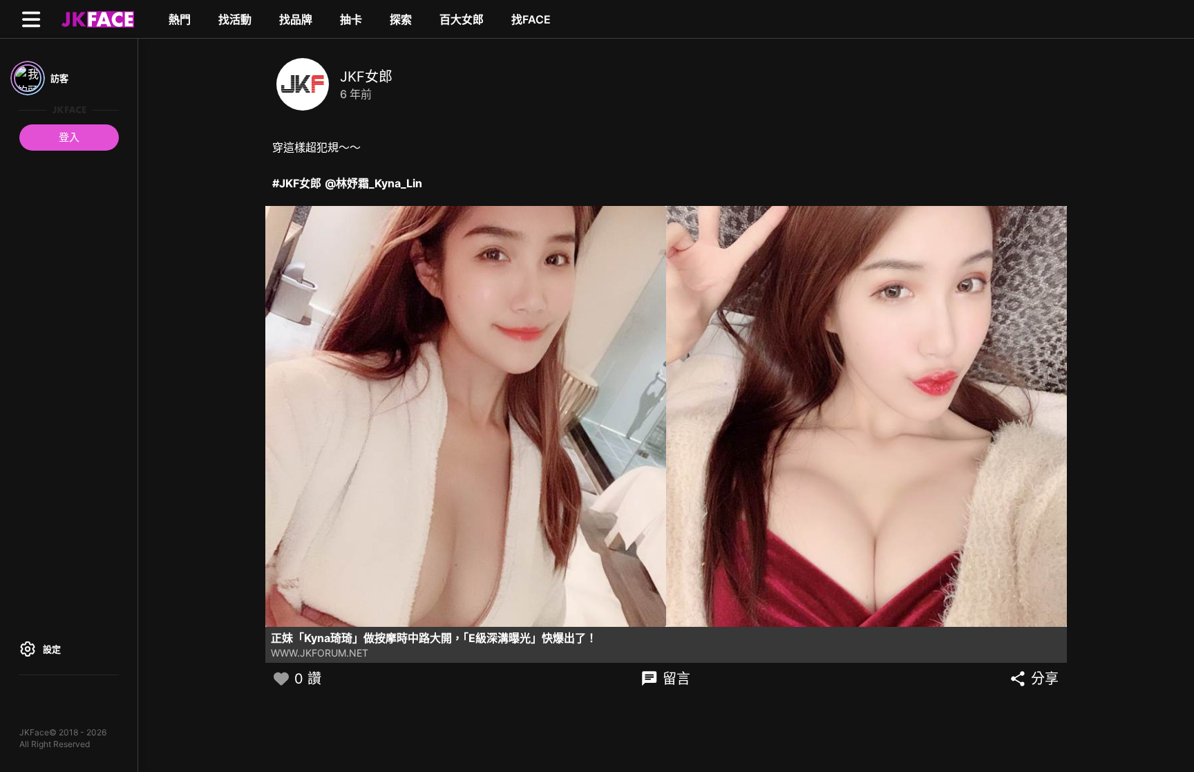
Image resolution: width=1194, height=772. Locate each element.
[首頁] (96, 18)
